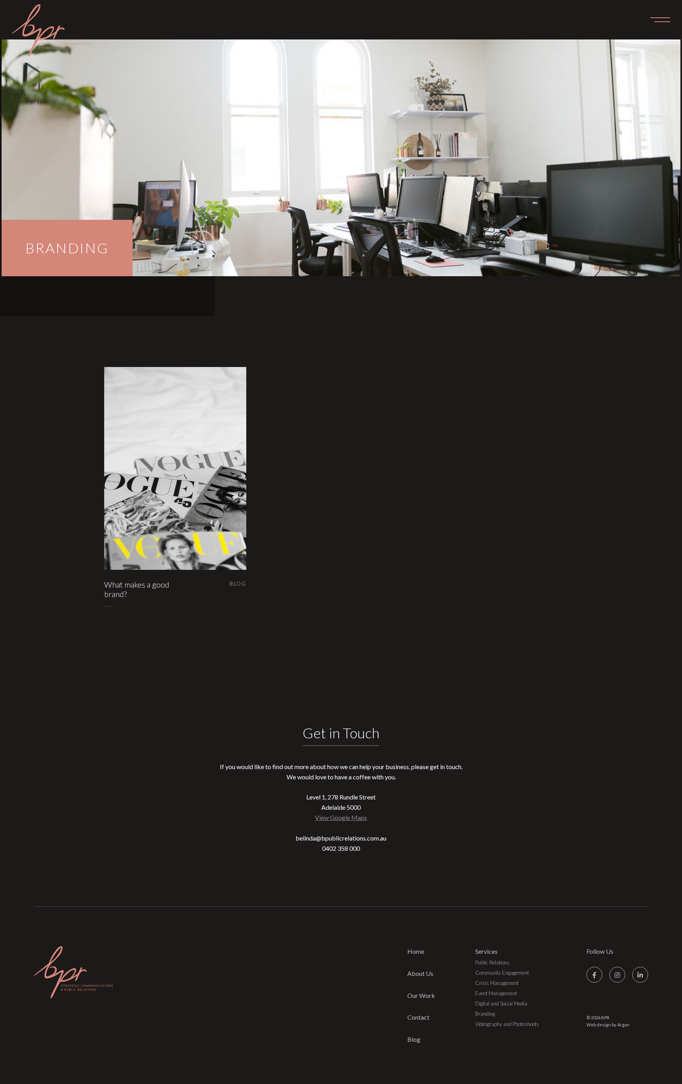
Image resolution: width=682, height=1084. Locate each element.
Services (486, 951)
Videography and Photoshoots (507, 1024)
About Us (420, 973)
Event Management (496, 993)
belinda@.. (341, 838)
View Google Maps (341, 817)
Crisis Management (497, 983)
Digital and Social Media (501, 1003)
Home (415, 951)
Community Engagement (502, 973)
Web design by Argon (608, 1024)
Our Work (421, 995)
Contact (418, 1017)
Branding (485, 1014)
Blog (413, 1039)
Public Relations (492, 962)
